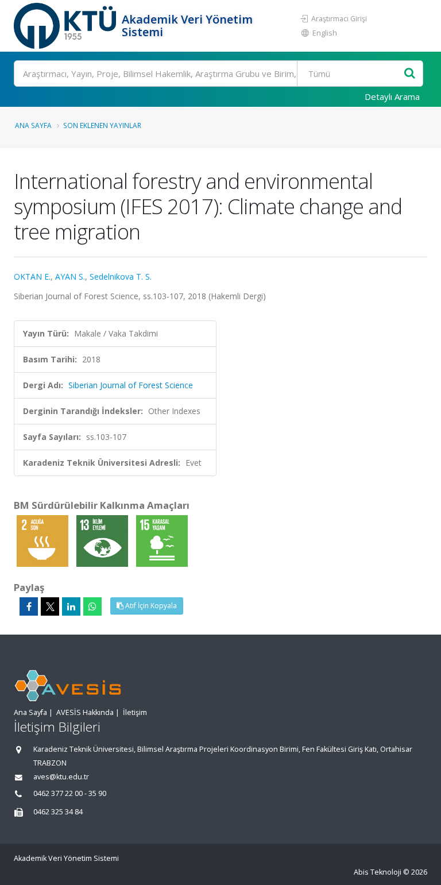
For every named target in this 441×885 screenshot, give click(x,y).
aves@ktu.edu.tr (61, 777)
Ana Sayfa (33, 125)
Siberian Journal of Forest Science (130, 385)
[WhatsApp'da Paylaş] (92, 606)
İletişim (135, 712)
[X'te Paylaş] (50, 606)
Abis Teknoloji (377, 872)
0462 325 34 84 (58, 812)
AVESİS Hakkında (85, 712)
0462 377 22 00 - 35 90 (69, 793)
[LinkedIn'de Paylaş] (71, 606)
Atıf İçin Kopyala (150, 605)
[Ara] (410, 74)
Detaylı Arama (392, 96)
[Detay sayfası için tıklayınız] (44, 540)
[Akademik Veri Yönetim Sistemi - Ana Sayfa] (66, 26)
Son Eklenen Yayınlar (102, 125)
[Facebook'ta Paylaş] (29, 606)
